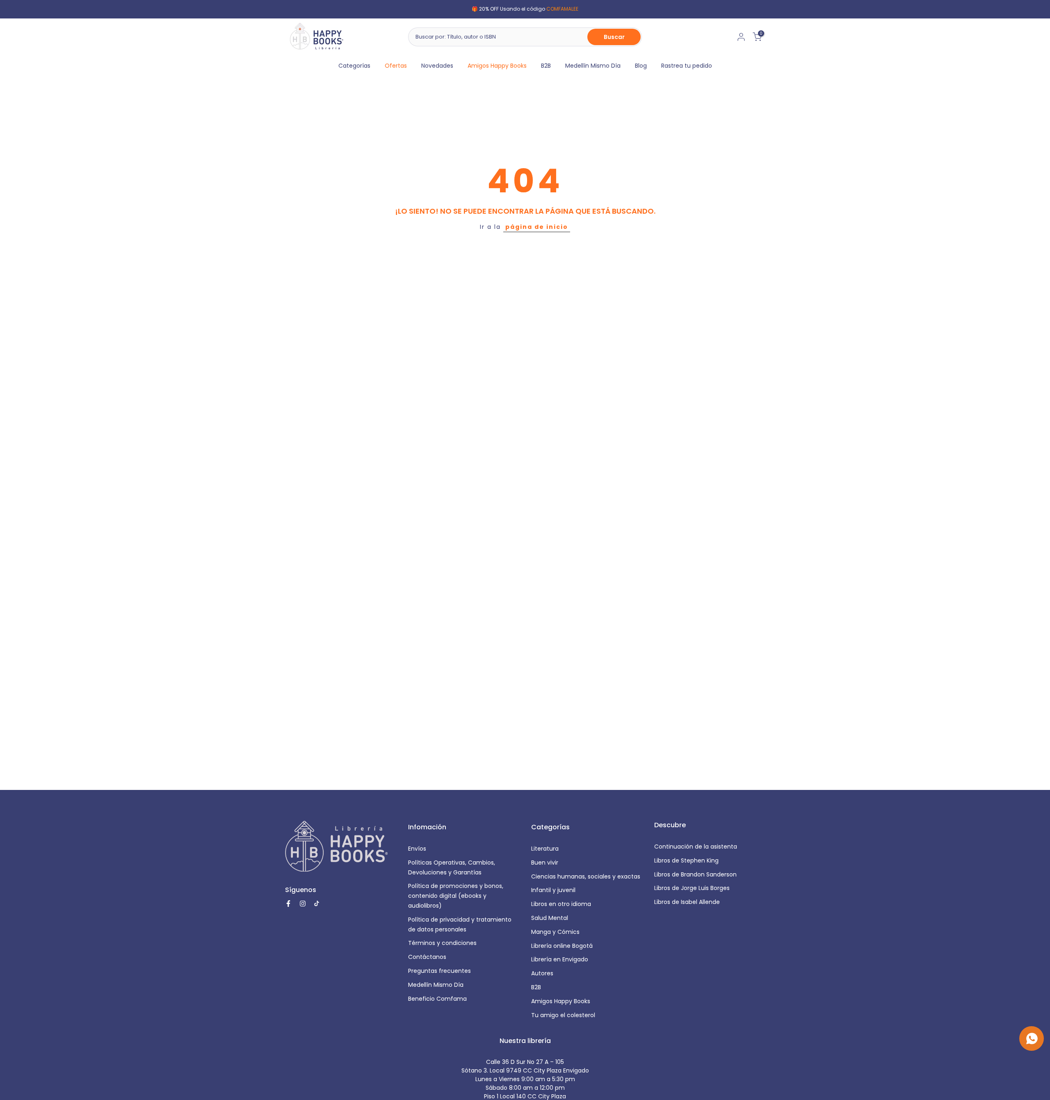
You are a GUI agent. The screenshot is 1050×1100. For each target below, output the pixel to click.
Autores (542, 973)
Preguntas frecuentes (439, 971)
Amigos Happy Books (497, 66)
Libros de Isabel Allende (687, 902)
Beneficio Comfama (437, 999)
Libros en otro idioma (561, 904)
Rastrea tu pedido (686, 66)
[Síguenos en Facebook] (288, 903)
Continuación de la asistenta (695, 846)
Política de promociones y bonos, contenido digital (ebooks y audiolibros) (455, 896)
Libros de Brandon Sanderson (695, 874)
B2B (546, 66)
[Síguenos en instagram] (303, 903)
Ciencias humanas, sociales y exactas (585, 876)
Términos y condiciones (442, 943)
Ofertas (396, 66)
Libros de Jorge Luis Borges (692, 888)
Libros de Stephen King (686, 860)
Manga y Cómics (555, 932)
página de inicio (536, 227)
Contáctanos (427, 957)
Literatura (545, 848)
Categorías (354, 66)
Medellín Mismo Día (593, 66)
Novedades (437, 66)
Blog (641, 66)
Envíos (417, 848)
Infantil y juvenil (553, 890)
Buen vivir (544, 862)
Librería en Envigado (559, 959)
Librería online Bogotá (562, 946)
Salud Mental (549, 918)
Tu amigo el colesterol (563, 1015)
